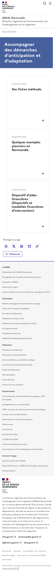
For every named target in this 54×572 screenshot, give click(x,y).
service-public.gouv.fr (28, 536)
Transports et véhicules (11, 333)
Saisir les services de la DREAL (14, 461)
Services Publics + (9, 471)
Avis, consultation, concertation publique (18, 360)
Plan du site (6, 551)
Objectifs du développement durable (17, 338)
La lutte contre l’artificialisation (14, 414)
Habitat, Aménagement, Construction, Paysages (21, 303)
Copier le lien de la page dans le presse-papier (37, 246)
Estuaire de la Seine (10, 434)
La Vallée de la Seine (10, 439)
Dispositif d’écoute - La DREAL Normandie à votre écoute (25, 466)
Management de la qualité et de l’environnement (21, 277)
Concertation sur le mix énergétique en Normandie (22, 449)
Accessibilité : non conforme (34, 551)
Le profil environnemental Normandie (17, 365)
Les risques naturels (9, 328)
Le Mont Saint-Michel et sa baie (14, 444)
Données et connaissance (12, 350)
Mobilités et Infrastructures (13, 318)
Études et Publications (11, 370)
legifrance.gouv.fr (10, 542)
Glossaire (17, 551)
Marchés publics (8, 375)
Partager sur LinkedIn (21, 246)
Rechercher (44, 3)
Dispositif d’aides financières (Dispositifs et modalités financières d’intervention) (27, 203)
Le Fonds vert (7, 429)
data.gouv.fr (29, 542)
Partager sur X (14, 246)
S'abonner (14, 254)
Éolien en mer (7, 424)
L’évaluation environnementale (14, 355)
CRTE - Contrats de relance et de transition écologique (24, 409)
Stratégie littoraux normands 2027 (15, 404)
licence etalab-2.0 (9, 568)
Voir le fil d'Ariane (9, 31)
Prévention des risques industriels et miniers (19, 323)
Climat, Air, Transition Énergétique (15, 308)
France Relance (8, 380)
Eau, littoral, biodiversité (12, 313)
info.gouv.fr (7, 536)
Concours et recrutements (12, 384)
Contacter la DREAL (10, 282)
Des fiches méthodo (26, 89)
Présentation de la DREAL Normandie (17, 272)
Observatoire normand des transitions (17, 419)
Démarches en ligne (10, 287)
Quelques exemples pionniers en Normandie (26, 146)
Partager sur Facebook (6, 246)
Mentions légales (8, 555)
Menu (50, 3)
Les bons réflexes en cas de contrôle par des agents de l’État (26, 292)
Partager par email (29, 246)
